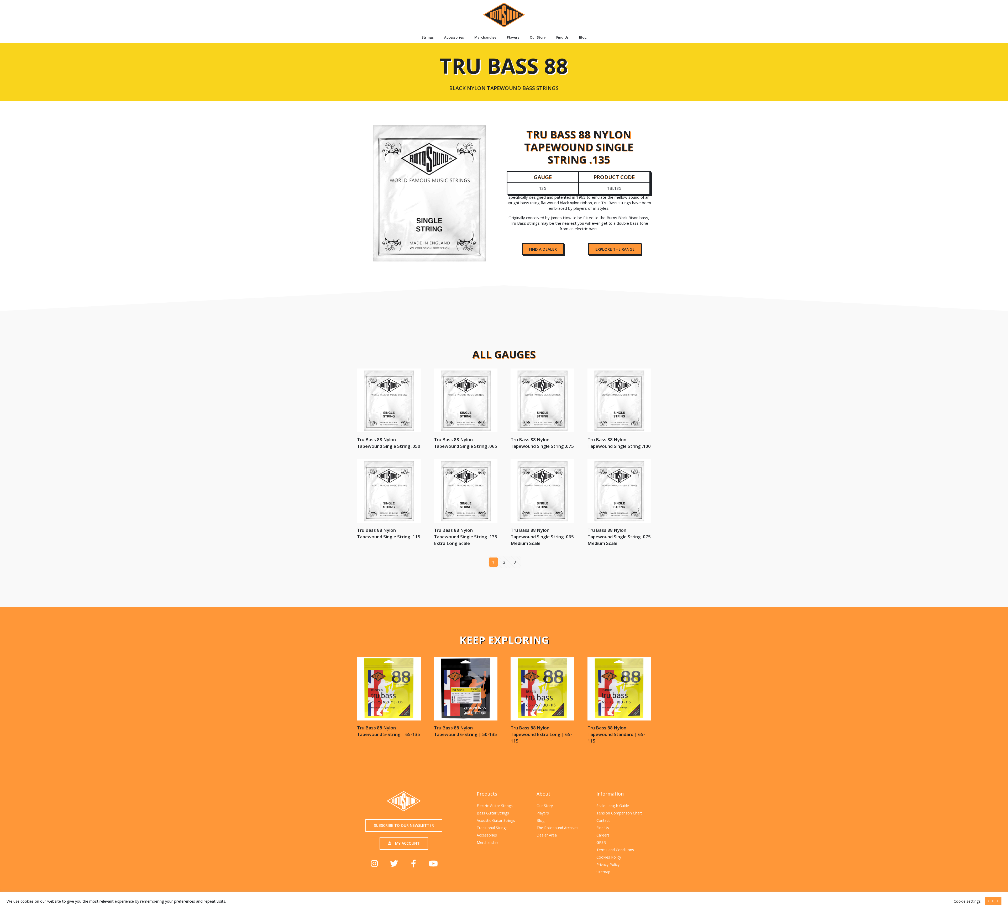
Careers (603, 835)
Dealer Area (547, 835)
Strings (428, 37)
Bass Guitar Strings (493, 813)
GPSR (601, 842)
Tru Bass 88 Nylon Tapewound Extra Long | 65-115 (541, 734)
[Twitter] (394, 863)
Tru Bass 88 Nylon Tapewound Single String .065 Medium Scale (542, 536)
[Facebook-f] (413, 863)
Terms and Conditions (615, 849)
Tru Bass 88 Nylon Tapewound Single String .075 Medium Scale (619, 536)
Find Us (562, 37)
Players (513, 37)
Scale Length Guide (612, 805)
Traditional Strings (492, 827)
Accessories (454, 37)
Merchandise (485, 37)
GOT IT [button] (993, 900)
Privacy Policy (608, 864)
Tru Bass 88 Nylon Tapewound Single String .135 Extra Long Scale (465, 536)
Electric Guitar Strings (495, 805)
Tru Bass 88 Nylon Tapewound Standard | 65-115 (616, 734)
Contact (603, 820)
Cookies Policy (608, 857)
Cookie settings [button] (967, 901)
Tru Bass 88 (503, 71)
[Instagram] (374, 863)
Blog (583, 37)
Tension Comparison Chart (619, 813)
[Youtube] (433, 863)
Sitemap (603, 871)
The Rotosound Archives (557, 827)
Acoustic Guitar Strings (496, 820)
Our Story (538, 37)
